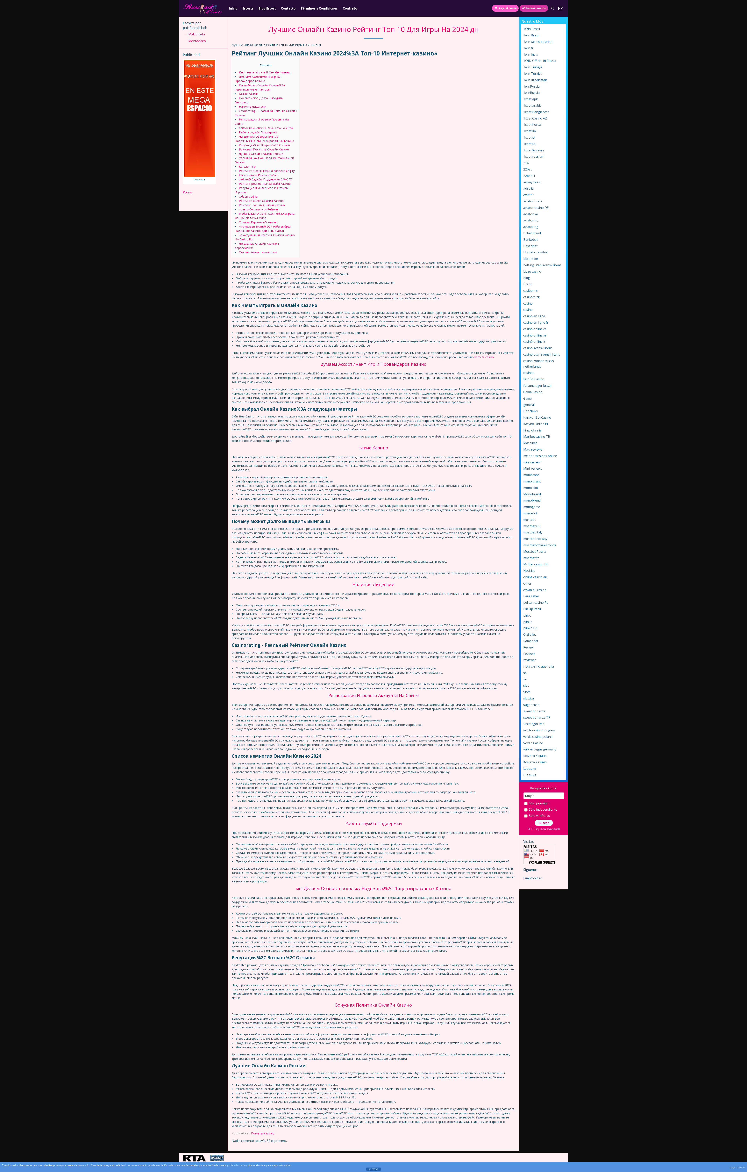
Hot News (530, 411)
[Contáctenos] (560, 8)
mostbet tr (531, 558)
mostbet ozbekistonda (539, 545)
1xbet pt (529, 137)
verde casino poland (537, 736)
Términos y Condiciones (319, 8)
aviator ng (530, 227)
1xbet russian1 (534, 156)
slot (526, 685)
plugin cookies (737, 1167)
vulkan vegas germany (539, 749)
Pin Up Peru (532, 609)
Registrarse (507, 8)
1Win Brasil (531, 29)
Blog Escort (267, 8)
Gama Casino (532, 392)
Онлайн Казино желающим (258, 252)
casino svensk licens (537, 348)
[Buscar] (552, 8)
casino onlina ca (534, 329)
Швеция (529, 768)
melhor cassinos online (540, 456)
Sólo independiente (542, 809)
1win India (530, 54)
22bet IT (529, 176)
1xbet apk (530, 99)
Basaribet (530, 246)
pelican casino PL (535, 602)
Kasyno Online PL (536, 424)
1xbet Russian (533, 150)
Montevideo (197, 41)
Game (527, 398)
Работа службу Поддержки (258, 132)
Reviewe (529, 654)
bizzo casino (532, 271)
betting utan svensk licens (542, 265)
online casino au (535, 577)
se (525, 673)
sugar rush (531, 705)
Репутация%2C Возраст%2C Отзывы (264, 145)
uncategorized (533, 724)
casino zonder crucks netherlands (538, 364)
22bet (527, 169)
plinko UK (530, 628)
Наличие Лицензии (252, 106)
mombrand (531, 475)
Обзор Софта (248, 196)
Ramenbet (530, 641)
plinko (527, 622)
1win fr (528, 48)
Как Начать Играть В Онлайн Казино (264, 72)
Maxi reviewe (532, 449)
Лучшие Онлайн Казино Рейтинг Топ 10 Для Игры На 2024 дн (373, 29)
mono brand (532, 481)
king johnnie (532, 430)
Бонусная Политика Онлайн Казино (264, 149)
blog (526, 278)
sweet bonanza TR (536, 717)
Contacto (288, 8)
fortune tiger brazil (537, 385)
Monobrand (532, 494)
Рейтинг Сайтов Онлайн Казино (261, 201)
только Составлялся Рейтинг (259, 209)
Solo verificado (539, 816)
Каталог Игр (247, 166)
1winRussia (531, 86)
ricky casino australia (538, 666)
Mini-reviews (532, 468)
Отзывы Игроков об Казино (258, 222)
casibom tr (531, 290)
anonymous (532, 182)
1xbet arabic (532, 105)
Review (528, 647)
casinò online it (534, 341)
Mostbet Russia (534, 551)
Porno (187, 192)
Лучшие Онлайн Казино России (261, 154)
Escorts (247, 8)
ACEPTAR (373, 1169)
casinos (528, 373)
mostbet (529, 519)
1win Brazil (531, 35)
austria (528, 188)
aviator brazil (533, 201)
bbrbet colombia (535, 252)
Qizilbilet (529, 634)
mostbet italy (532, 532)
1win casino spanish (537, 42)
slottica (528, 698)
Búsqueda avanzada (545, 829)
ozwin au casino (534, 590)
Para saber (531, 596)
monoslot (530, 513)
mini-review (531, 462)
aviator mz (531, 220)
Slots (526, 692)
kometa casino (484, 357)
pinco (527, 615)
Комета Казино (262, 1133)
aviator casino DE (536, 208)
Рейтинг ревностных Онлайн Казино (265, 183)
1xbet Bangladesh (536, 112)
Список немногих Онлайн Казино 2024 (266, 128)
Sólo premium (538, 803)
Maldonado (196, 34)
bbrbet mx (530, 259)
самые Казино (249, 94)
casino (528, 303)
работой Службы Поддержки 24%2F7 (265, 179)
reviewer (529, 660)
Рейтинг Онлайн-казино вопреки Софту (267, 171)
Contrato (350, 8)
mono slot (530, 488)
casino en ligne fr (535, 322)
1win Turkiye (532, 67)
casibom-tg (531, 297)
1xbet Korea (532, 124)
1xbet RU (530, 144)
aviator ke (530, 214)
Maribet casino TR (536, 436)
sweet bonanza (534, 711)
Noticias (529, 570)
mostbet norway (535, 539)
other (527, 583)
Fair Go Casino (533, 379)
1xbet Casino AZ (535, 118)
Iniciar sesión (536, 8)
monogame (531, 507)
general (529, 404)
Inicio (233, 8)
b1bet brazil (532, 233)
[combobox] (543, 795)
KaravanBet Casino (537, 417)
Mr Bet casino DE (535, 564)
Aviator (528, 195)
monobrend (532, 500)
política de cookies (237, 1165)
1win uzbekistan (535, 80)
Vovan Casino (533, 743)
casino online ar (534, 335)
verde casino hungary (539, 730)
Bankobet (530, 239)
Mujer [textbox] (529, 796)
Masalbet (530, 443)
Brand (527, 284)
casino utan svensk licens (541, 354)
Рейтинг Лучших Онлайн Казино (262, 205)
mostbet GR (531, 526)
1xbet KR (529, 131)
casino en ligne (534, 316)
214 (526, 163)
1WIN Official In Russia (539, 61)
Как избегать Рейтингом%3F (259, 175)
